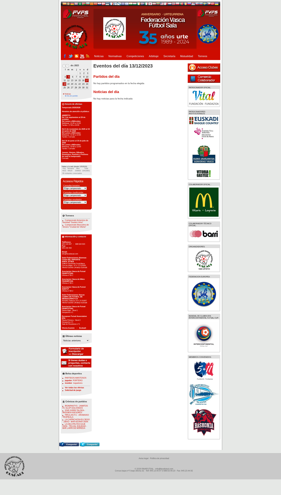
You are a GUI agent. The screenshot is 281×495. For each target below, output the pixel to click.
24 (87, 84)
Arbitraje (154, 56)
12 (68, 80)
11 (65, 80)
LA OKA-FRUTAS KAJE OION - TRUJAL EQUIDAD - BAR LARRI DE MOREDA (74, 426)
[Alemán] (72, 4)
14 (76, 80)
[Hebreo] (127, 4)
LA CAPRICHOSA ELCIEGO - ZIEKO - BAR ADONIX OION (76, 421)
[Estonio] (107, 4)
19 (68, 84)
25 (64, 87)
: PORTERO (73, 380)
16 (83, 80)
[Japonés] (150, 4)
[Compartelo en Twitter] (90, 446)
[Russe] (189, 4)
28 (76, 87)
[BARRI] (204, 239)
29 (79, 87)
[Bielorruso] (84, 4)
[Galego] (119, 4)
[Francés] (111, 4)
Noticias (99, 56)
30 (83, 87)
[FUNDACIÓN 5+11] (204, 380)
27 (72, 87)
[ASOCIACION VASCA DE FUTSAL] (204, 269)
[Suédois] (205, 4)
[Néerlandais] (170, 4)
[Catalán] (92, 4)
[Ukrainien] (216, 4)
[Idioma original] (64, 4)
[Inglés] (76, 4)
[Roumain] (185, 4)
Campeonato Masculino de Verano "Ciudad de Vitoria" (75, 226)
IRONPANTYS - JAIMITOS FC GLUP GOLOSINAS (75, 407)
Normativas (115, 56)
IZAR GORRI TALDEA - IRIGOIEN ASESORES (73, 411)
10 (87, 77)
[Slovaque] (197, 4)
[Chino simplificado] (95, 4)
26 (68, 87)
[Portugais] (181, 4)
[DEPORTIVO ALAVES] (204, 404)
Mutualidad (186, 56)
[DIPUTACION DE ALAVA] (204, 138)
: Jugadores (73, 383)
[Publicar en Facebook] (69, 446)
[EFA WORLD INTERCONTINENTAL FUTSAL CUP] (204, 349)
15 (79, 80)
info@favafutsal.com (164, 469)
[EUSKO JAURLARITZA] (204, 165)
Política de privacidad (159, 458)
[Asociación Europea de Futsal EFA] (204, 308)
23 (83, 84)
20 (72, 84)
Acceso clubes (204, 67)
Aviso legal (143, 458)
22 (79, 84)
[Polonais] (177, 4)
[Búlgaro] (88, 4)
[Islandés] (142, 4)
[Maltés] (162, 4)
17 (87, 80)
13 (72, 80)
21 (76, 84)
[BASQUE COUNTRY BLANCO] (204, 123)
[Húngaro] (134, 4)
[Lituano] (158, 4)
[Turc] (212, 4)
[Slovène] (201, 4)
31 (87, 87)
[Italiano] (146, 4)
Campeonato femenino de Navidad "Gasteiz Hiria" (75, 221)
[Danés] (103, 4)
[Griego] (123, 4)
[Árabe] (80, 4)
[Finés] (115, 4)
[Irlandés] (138, 4)
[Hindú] (131, 4)
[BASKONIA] (204, 436)
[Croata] (99, 4)
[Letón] (154, 4)
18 (64, 84)
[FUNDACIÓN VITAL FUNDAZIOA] (204, 104)
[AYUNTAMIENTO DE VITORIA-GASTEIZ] (203, 177)
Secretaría (169, 56)
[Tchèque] (209, 4)
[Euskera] (68, 4)
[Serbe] (193, 4)
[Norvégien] (173, 4)
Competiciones (135, 56)
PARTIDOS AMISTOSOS (75, 378)
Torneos (202, 56)
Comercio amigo (204, 78)
